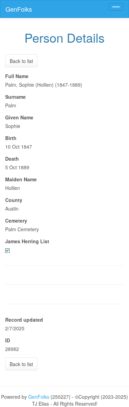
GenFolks (19, 8)
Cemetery (16, 220)
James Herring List (27, 241)
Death (12, 158)
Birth (11, 138)
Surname (15, 96)
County (13, 199)
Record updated (24, 319)
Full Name (17, 76)
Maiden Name (21, 179)
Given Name (19, 117)
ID (7, 340)
